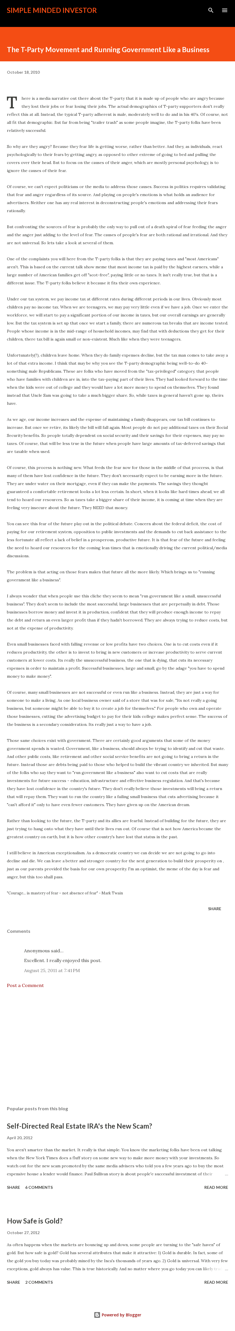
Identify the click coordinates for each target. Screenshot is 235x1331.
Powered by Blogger (121, 1315)
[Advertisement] (117, 1047)
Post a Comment (25, 985)
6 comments (39, 1187)
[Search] (210, 10)
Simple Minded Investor (52, 10)
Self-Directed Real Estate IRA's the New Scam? (79, 1126)
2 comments (39, 1282)
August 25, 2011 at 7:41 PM (52, 970)
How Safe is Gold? (35, 1221)
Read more (216, 1187)
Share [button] (214, 908)
